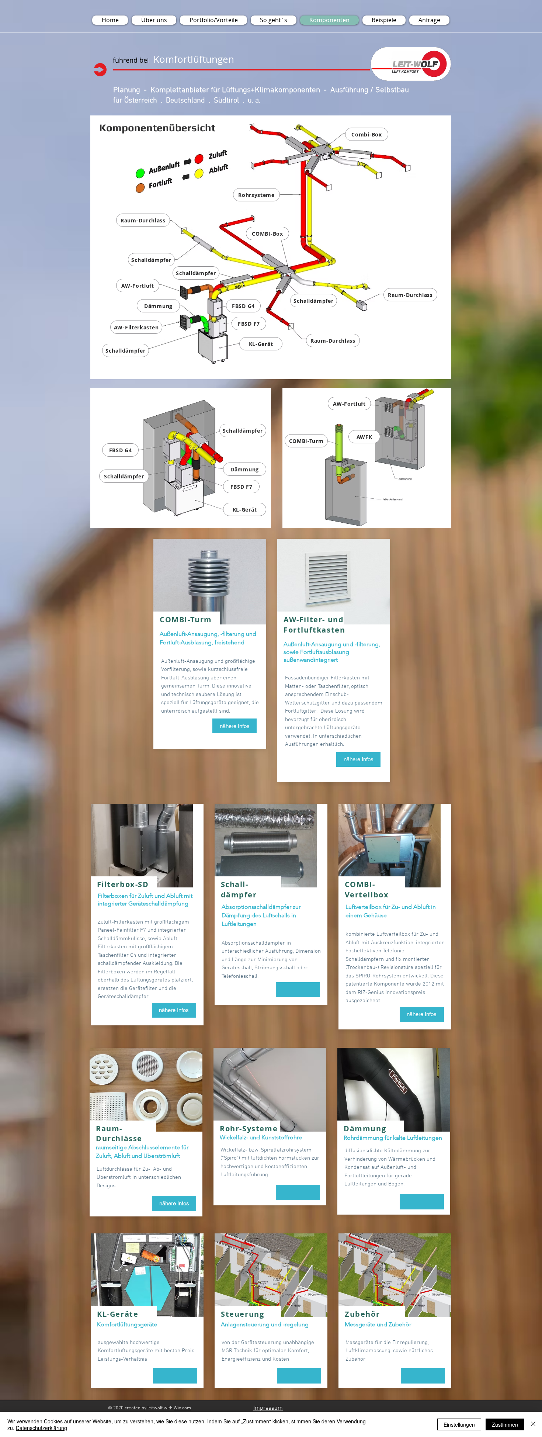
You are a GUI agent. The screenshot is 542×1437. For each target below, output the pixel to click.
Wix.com (182, 1408)
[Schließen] (533, 1424)
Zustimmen (505, 1424)
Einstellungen (459, 1424)
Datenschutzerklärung (41, 1427)
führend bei (131, 60)
